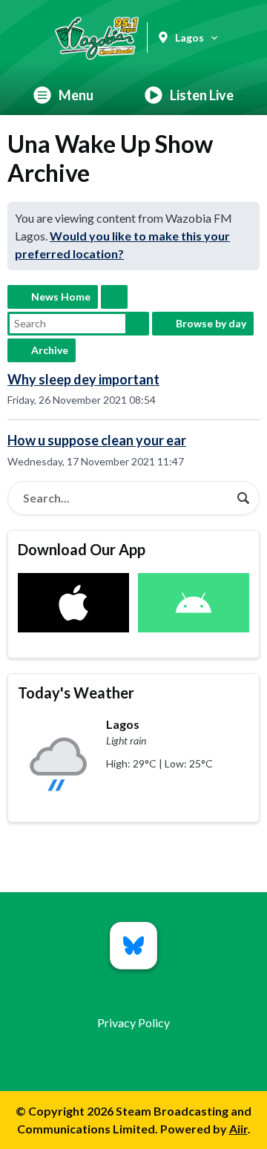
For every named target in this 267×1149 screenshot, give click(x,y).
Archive (49, 350)
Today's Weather (76, 692)
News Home (60, 296)
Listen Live (202, 95)
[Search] (243, 498)
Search (137, 323)
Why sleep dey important (83, 379)
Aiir (238, 1129)
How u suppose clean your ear (96, 440)
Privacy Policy (133, 1022)
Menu (76, 95)
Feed (114, 297)
